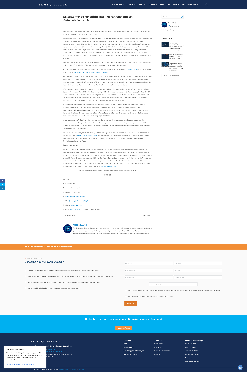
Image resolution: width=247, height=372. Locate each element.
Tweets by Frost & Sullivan (171, 75)
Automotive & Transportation (87, 135)
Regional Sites (191, 4)
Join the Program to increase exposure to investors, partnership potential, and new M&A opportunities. (64, 282)
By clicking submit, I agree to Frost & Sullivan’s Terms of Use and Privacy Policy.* (151, 296)
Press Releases (166, 33)
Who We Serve (117, 4)
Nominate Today (123, 328)
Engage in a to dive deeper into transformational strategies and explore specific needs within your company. (63, 270)
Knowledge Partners (192, 354)
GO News (152, 4)
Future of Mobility (76, 209)
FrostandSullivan (76, 205)
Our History (158, 344)
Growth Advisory (129, 347)
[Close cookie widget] (44, 348)
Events (126, 344)
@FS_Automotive (89, 201)
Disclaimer (81, 370)
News (171, 30)
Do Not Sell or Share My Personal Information (20, 364)
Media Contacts (190, 344)
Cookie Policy (73, 370)
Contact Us (175, 4)
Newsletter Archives (192, 361)
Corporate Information (162, 351)
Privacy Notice (63, 370)
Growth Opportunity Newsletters (51, 351)
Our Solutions (130, 4)
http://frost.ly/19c (132, 69)
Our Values (158, 347)
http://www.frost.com (108, 166)
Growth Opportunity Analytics (134, 351)
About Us (142, 4)
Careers (161, 4)
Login (182, 4)
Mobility (165, 30)
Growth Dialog (51, 349)
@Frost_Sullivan (75, 201)
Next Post (147, 215)
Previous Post (70, 215)
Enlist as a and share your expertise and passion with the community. (54, 288)
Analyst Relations (191, 351)
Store (168, 4)
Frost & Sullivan (80, 225)
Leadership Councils (130, 354)
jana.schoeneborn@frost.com (97, 72)
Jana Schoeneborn (80, 72)
